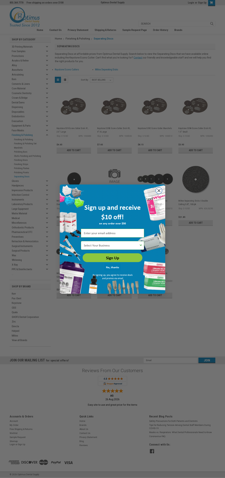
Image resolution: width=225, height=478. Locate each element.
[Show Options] (141, 245)
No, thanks (112, 267)
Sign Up (112, 258)
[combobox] (111, 245)
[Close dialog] (159, 190)
